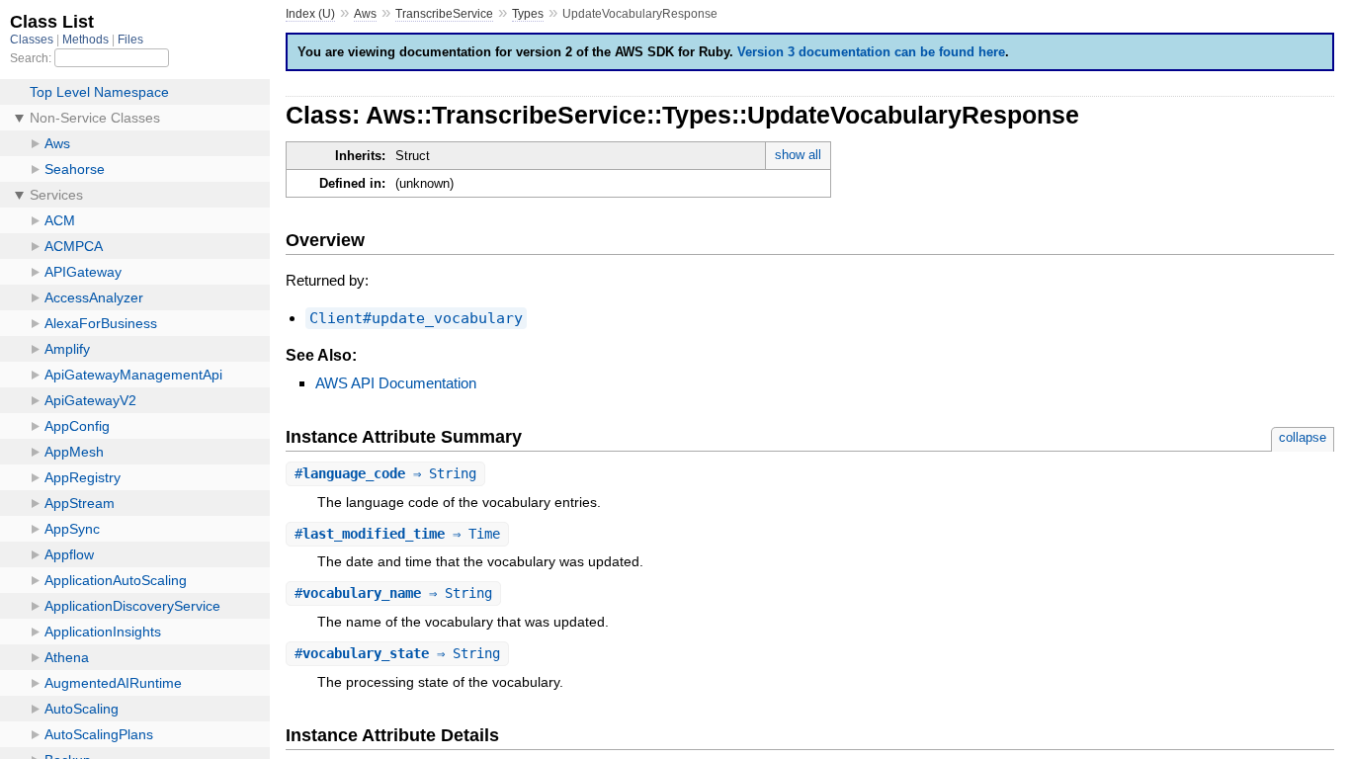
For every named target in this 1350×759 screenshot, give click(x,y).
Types (528, 14)
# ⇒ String (385, 473)
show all (798, 154)
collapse (1302, 437)
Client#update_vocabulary (416, 318)
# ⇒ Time (397, 534)
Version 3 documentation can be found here (871, 51)
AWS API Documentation (395, 383)
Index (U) (310, 14)
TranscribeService (444, 14)
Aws (365, 14)
